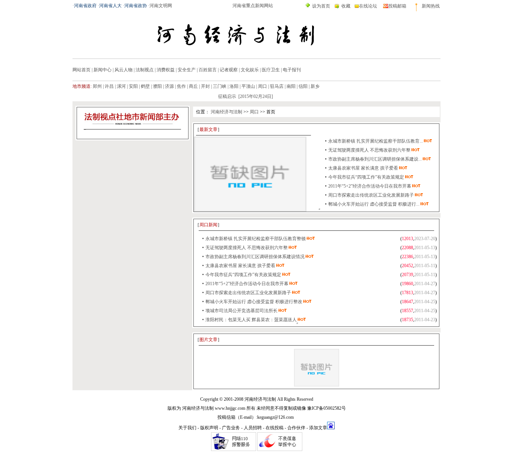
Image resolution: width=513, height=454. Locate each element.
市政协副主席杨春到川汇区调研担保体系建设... (375, 159)
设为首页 (321, 6)
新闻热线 (431, 6)
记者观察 (229, 69)
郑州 (97, 86)
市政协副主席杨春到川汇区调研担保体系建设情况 (255, 256)
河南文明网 (160, 5)
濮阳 (157, 86)
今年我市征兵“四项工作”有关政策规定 (366, 177)
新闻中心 (103, 69)
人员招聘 (253, 427)
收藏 (345, 6)
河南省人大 (110, 5)
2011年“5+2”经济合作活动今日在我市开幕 (369, 186)
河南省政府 (85, 5)
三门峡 (219, 86)
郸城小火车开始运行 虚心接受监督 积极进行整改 (253, 301)
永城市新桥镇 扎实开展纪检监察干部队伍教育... (375, 141)
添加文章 (318, 427)
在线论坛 (368, 6)
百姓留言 (208, 69)
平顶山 (248, 86)
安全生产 (187, 69)
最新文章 (208, 129)
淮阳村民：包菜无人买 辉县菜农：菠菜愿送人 (251, 319)
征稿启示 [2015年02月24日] (242, 96)
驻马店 (277, 86)
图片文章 (208, 339)
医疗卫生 (271, 69)
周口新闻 (208, 224)
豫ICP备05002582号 (326, 408)
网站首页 (81, 69)
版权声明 (209, 427)
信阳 (303, 86)
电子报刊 (292, 69)
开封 (205, 86)
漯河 (121, 86)
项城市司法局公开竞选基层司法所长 (241, 310)
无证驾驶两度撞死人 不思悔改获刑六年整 (369, 150)
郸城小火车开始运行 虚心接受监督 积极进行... (373, 204)
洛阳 (233, 86)
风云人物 (124, 69)
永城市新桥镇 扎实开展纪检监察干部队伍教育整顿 (255, 238)
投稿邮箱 (397, 6)
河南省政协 (135, 5)
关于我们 (187, 427)
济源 (169, 86)
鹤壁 (145, 86)
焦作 (181, 86)
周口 (262, 86)
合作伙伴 (296, 427)
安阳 (133, 86)
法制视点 (145, 69)
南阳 (291, 86)
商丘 (193, 86)
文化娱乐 (250, 69)
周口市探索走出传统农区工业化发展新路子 (371, 195)
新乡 (315, 86)
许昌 (109, 86)
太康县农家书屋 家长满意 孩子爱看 (363, 168)
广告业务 (231, 427)
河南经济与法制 (226, 111)
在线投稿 (275, 427)
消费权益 (166, 69)
